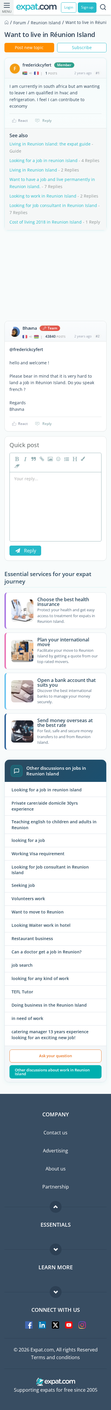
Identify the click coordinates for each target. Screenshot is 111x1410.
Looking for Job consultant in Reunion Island (53, 205)
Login (68, 7)
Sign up (87, 7)
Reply (47, 120)
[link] (41, 459)
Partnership (55, 1186)
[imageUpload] (49, 459)
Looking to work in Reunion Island (42, 196)
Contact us (55, 1132)
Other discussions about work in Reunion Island (52, 1071)
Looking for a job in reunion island (43, 160)
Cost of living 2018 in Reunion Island (45, 222)
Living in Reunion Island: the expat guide (50, 144)
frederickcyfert (37, 65)
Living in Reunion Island (33, 170)
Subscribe (82, 47)
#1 (97, 73)
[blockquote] (33, 459)
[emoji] (58, 459)
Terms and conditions (55, 1357)
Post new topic (29, 47)
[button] (82, 459)
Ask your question (55, 1055)
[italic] (24, 459)
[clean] (16, 466)
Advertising (55, 1150)
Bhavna (29, 328)
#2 (97, 336)
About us (56, 1168)
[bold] (16, 459)
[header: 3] (74, 459)
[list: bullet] (66, 459)
